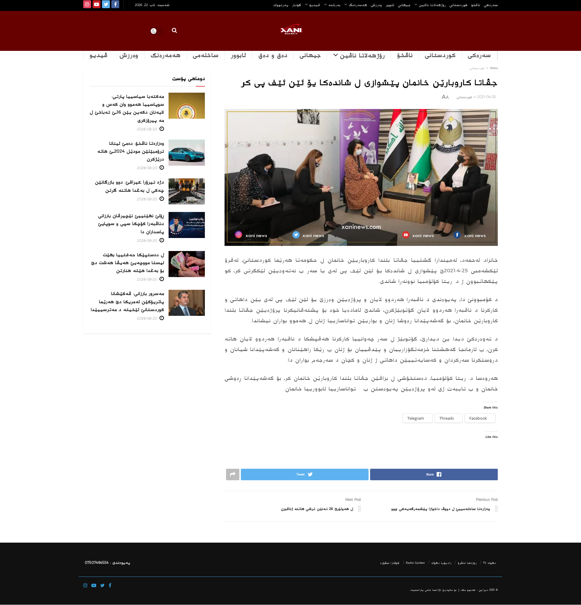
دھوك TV (489, 563)
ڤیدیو (98, 55)
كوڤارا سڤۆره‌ (389, 563)
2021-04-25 (486, 97)
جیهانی (404, 5)
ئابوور (390, 5)
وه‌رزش (376, 5)
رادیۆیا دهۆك (441, 563)
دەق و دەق (272, 55)
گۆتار (296, 5)
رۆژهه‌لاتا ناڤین (432, 5)
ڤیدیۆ (314, 5)
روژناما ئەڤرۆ (467, 563)
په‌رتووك (280, 5)
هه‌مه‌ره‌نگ (358, 5)
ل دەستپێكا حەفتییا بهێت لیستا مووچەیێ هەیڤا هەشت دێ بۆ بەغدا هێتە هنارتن (127, 262)
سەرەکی (479, 55)
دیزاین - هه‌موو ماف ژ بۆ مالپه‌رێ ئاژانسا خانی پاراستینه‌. (449, 590)
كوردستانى (458, 5)
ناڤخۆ (475, 5)
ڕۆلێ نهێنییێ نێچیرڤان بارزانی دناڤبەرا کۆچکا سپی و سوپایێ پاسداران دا (131, 223)
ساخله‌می (205, 55)
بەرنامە (334, 5)
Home (494, 68)
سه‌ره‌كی (491, 5)
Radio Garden (415, 563)
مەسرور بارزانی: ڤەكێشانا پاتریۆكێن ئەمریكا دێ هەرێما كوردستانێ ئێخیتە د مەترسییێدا (127, 301)
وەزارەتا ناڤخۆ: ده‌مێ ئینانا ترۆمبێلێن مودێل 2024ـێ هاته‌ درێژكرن (130, 151)
